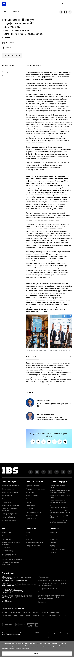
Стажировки (6, 547)
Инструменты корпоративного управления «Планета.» (60, 491)
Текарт (67, 633)
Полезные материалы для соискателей (10, 563)
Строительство (31, 518)
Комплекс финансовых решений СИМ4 (60, 496)
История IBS (54, 539)
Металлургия (30, 492)
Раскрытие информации (57, 549)
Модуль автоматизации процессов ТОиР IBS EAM (58, 501)
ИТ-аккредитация (43, 577)
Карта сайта (42, 602)
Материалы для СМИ (33, 546)
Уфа (60, 616)
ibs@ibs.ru (9, 601)
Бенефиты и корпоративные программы (11, 543)
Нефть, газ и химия (32, 495)
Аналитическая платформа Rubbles (58, 486)
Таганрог (36, 616)
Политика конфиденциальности (57, 597)
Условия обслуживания (45, 599)
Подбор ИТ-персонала (9, 514)
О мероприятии (7, 72)
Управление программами (10, 486)
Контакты (53, 552)
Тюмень (44, 616)
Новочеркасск (6, 616)
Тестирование (6, 502)
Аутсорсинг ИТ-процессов (10, 505)
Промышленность (31, 499)
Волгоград (36, 612)
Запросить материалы (12, 55)
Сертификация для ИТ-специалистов (9, 555)
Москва (4, 612)
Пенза (22, 616)
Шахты (66, 616)
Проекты (29, 532)
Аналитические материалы (34, 542)
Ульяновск (52, 616)
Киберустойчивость (8, 517)
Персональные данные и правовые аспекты (52, 580)
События (14, 12)
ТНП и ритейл (30, 505)
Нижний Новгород (56, 612)
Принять (37, 653)
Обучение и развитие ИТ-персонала (10, 509)
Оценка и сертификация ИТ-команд (59, 517)
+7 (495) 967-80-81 (11, 598)
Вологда (45, 612)
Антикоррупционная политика (47, 589)
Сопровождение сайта (55, 633)
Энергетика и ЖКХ (32, 515)
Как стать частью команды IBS (12, 559)
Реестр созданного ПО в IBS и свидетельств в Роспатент (59, 522)
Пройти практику (7, 551)
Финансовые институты (33, 512)
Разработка (6, 499)
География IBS (6, 539)
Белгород (26, 612)
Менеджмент (54, 536)
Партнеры (53, 546)
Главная (4, 12)
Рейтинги (53, 542)
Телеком (28, 502)
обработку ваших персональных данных (35, 646)
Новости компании (32, 536)
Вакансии (5, 536)
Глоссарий (41, 592)
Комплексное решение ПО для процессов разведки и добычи (60, 511)
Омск (15, 616)
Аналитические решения (10, 492)
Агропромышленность (33, 486)
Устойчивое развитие (9, 520)
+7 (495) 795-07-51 (26, 596)
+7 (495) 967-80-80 (58, 4)
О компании (53, 532)
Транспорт (29, 509)
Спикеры (4, 76)
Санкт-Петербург (15, 612)
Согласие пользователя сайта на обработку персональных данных (52, 584)
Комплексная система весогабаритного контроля (59, 506)
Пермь (28, 616)
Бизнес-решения (7, 495)
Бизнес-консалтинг (8, 489)
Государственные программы (35, 489)
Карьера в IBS (6, 532)
